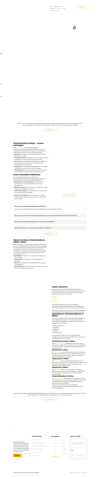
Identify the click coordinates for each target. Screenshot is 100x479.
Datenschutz (78, 472)
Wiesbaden (63, 440)
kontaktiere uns (50, 130)
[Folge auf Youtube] (25, 459)
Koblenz (55, 302)
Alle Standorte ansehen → (57, 456)
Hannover (64, 453)
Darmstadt (55, 296)
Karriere (26, 455)
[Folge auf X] (17, 459)
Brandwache (57, 352)
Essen (55, 453)
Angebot (17, 455)
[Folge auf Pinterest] (20, 459)
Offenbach (64, 449)
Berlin (54, 298)
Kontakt (82, 7)
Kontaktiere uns (69, 195)
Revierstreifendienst (58, 378)
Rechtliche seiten (54, 10)
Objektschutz (57, 361)
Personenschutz (37, 452)
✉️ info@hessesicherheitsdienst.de (78, 455)
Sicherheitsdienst (20, 147)
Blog (64, 8)
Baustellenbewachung (61, 343)
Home (51, 6)
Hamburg (55, 446)
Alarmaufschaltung (38, 449)
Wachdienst (36, 455)
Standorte (52, 8)
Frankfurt (55, 300)
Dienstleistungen (58, 6)
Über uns (59, 8)
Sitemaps (85, 472)
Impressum (72, 472)
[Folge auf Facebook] (14, 459)
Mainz (55, 443)
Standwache (58, 369)
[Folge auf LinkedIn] (22, 459)
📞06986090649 (76, 450)
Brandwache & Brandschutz (40, 446)
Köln (55, 449)
